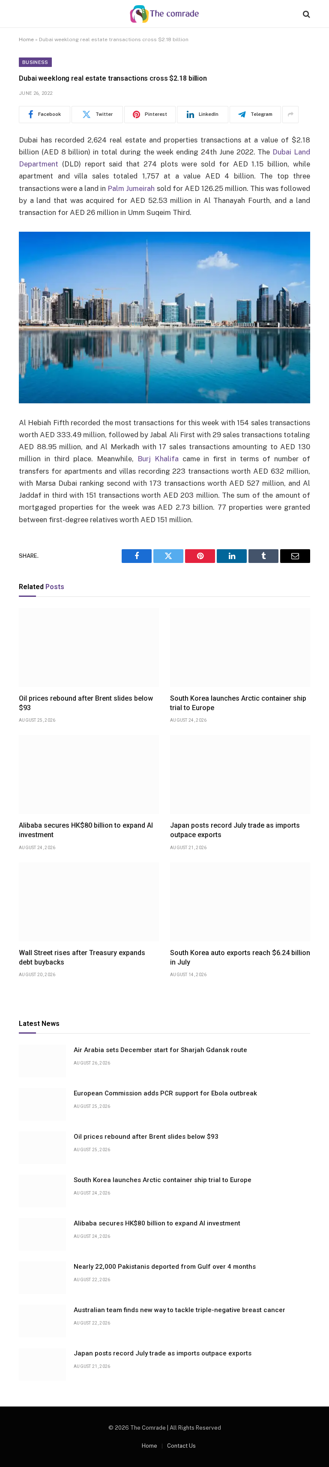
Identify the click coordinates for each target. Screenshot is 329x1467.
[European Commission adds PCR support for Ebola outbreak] (42, 1104)
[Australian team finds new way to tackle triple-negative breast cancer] (42, 1321)
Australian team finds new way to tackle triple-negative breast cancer (179, 1310)
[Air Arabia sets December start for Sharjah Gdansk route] (42, 1061)
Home (26, 39)
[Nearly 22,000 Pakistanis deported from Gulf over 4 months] (42, 1277)
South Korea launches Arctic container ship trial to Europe (238, 703)
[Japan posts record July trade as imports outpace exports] (240, 774)
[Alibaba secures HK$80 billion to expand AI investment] (89, 774)
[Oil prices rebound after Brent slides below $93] (89, 647)
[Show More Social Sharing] (290, 114)
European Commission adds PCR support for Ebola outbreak (165, 1093)
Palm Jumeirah (131, 188)
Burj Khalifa (158, 458)
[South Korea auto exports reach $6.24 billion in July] (240, 901)
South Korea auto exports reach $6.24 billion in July (240, 957)
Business (35, 62)
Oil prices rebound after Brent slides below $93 (86, 703)
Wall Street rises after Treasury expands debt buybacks (82, 957)
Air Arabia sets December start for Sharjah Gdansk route (160, 1050)
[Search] (305, 14)
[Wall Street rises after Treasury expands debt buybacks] (89, 901)
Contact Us (181, 1446)
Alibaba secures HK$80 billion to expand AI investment (86, 830)
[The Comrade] (164, 14)
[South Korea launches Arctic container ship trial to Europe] (240, 647)
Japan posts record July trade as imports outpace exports (235, 830)
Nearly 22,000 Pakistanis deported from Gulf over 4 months (165, 1266)
